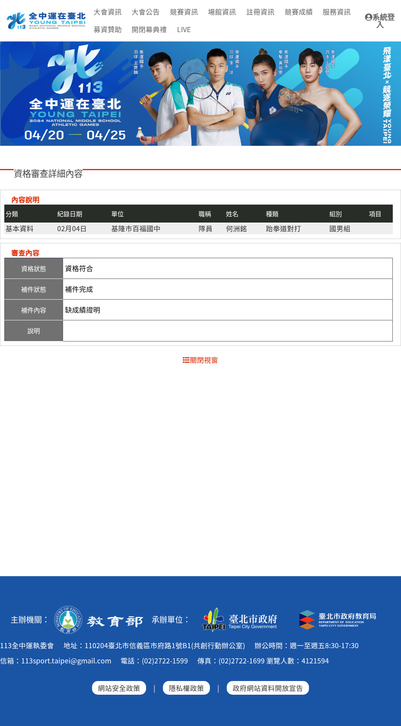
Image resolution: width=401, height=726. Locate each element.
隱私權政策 (186, 688)
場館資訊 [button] (222, 11)
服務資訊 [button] (337, 11)
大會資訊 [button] (108, 11)
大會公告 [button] (146, 11)
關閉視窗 (204, 360)
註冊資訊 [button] (260, 11)
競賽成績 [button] (299, 11)
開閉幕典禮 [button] (149, 29)
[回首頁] (47, 15)
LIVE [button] (184, 29)
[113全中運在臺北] (200, 93)
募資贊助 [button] (108, 29)
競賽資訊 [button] (184, 11)
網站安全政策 (119, 688)
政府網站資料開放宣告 (268, 688)
